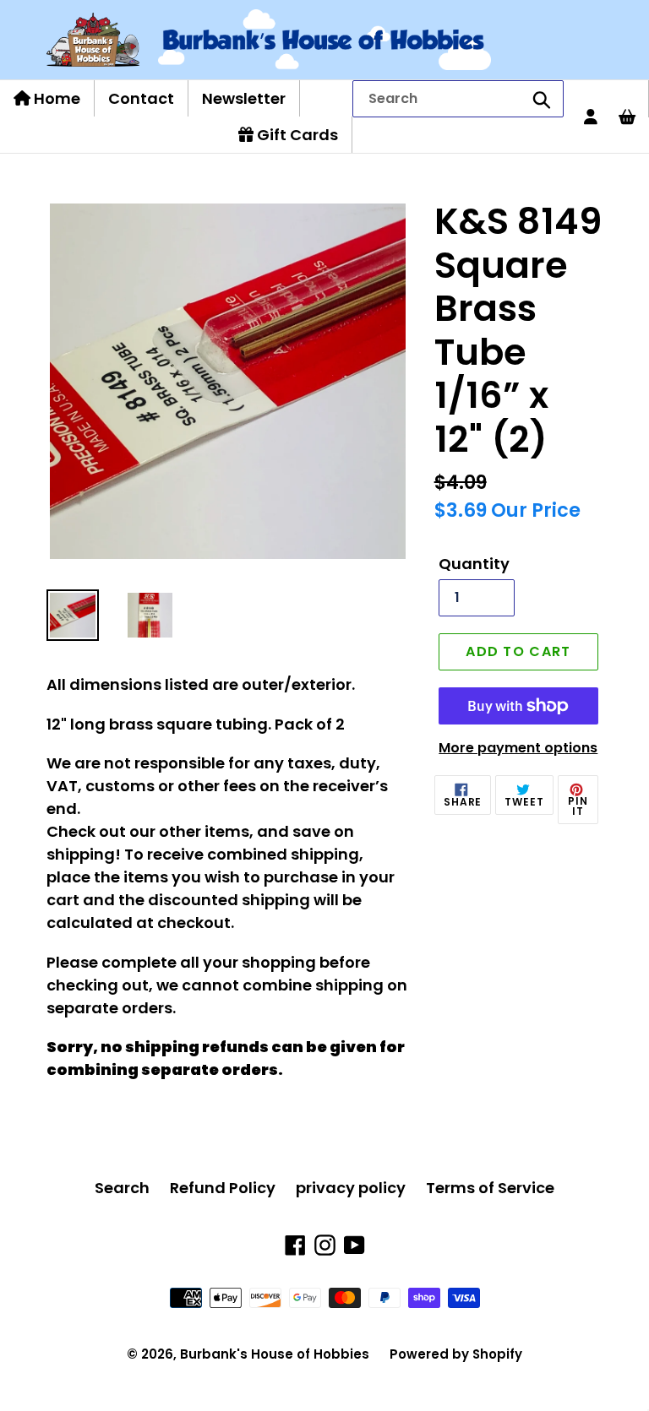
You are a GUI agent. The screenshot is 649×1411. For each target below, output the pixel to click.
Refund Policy (222, 1187)
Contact (141, 98)
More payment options (518, 747)
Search (122, 1187)
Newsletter (244, 98)
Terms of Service (490, 1187)
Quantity (474, 563)
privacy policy (351, 1187)
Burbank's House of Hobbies (274, 1354)
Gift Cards (296, 134)
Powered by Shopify (456, 1354)
